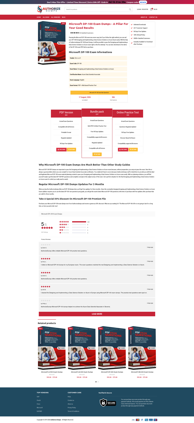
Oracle (39, 400)
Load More (97, 314)
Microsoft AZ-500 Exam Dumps (82, 372)
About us (70, 404)
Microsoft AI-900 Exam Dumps (52, 372)
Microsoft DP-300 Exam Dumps (112, 372)
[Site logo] (49, 9)
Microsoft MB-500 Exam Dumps (142, 372)
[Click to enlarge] (41, 60)
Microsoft (78, 58)
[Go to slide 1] (95, 381)
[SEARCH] (130, 9)
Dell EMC (39, 411)
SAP (38, 397)
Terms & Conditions (73, 411)
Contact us (71, 400)
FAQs (69, 397)
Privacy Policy (72, 408)
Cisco (38, 404)
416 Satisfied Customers (86, 33)
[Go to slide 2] (98, 381)
